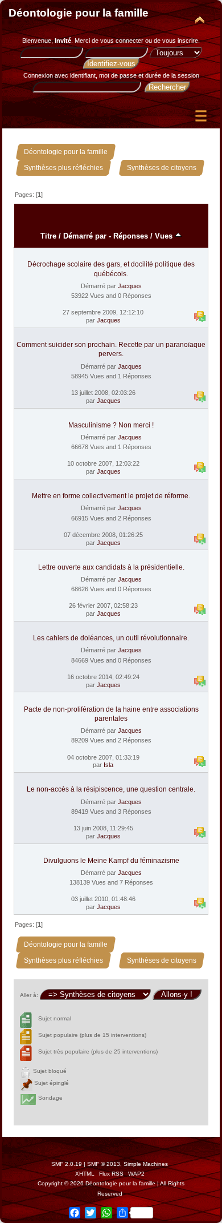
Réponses (130, 236)
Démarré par (84, 236)
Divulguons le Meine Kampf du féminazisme (111, 861)
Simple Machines (146, 1164)
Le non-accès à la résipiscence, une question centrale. (111, 789)
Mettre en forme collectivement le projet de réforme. (111, 496)
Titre (48, 236)
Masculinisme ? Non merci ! (111, 425)
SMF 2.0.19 (66, 1164)
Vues (165, 236)
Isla (108, 764)
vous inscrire (180, 40)
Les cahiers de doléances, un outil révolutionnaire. (111, 638)
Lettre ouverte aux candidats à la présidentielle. (111, 567)
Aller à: (29, 995)
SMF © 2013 (103, 1164)
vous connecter (121, 40)
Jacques (130, 285)
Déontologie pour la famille (79, 13)
